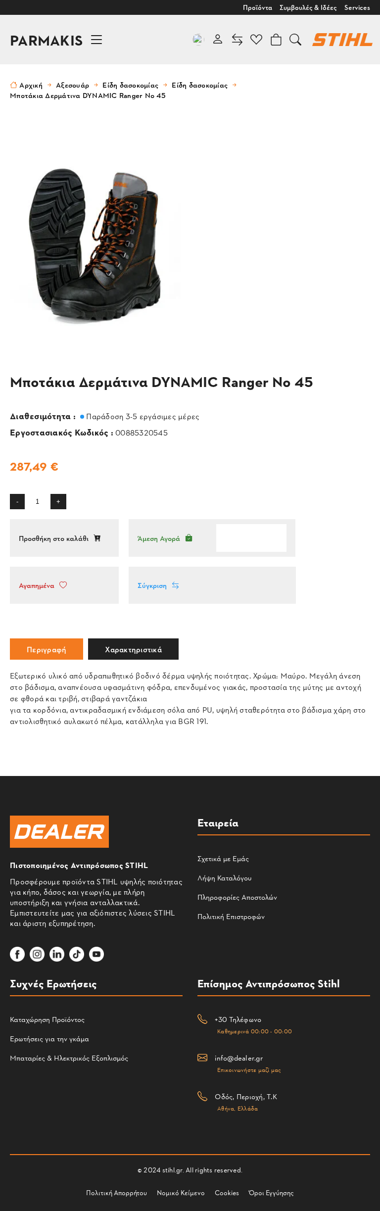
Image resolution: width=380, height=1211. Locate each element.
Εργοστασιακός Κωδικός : (62, 432)
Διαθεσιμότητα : (44, 415)
